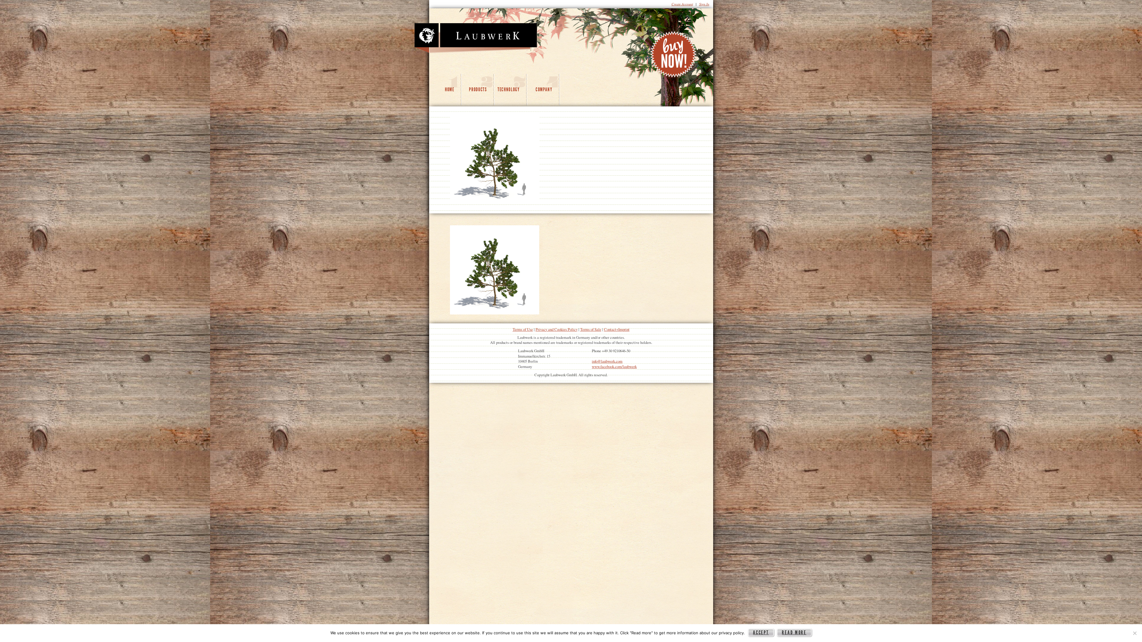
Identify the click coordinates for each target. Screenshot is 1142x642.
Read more (794, 632)
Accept (761, 632)
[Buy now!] (674, 56)
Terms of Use (523, 329)
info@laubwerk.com (607, 361)
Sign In (704, 4)
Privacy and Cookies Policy (557, 329)
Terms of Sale (590, 329)
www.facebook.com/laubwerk (614, 366)
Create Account (682, 4)
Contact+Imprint (617, 329)
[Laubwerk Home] (475, 38)
